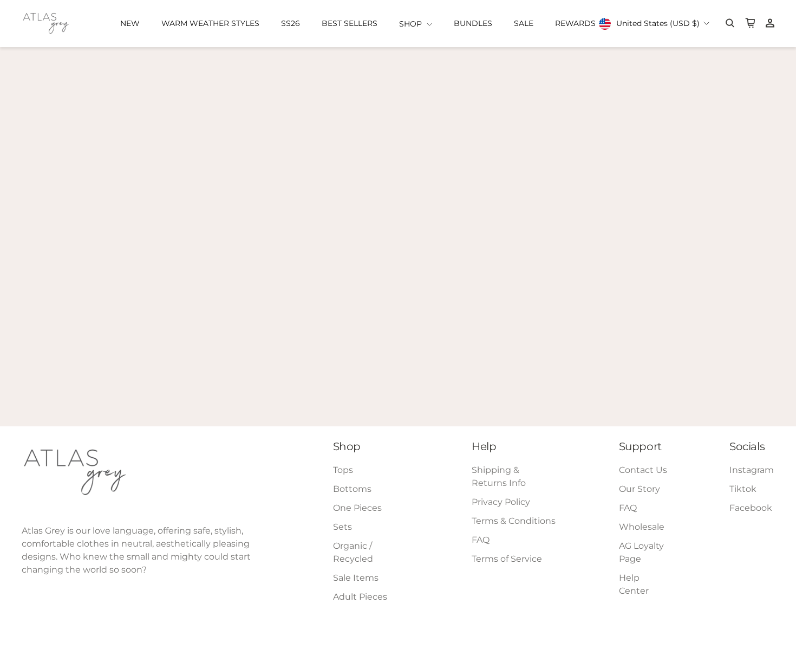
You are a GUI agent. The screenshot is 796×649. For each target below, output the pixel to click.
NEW (130, 23)
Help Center (634, 584)
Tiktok (742, 489)
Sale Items (356, 578)
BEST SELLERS (349, 23)
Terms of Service (507, 559)
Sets (342, 527)
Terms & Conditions (514, 521)
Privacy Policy (501, 502)
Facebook (750, 508)
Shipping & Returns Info (499, 476)
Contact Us (643, 470)
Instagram (751, 470)
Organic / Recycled (353, 552)
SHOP (411, 24)
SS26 (290, 23)
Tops (343, 470)
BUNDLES (473, 23)
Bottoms (352, 489)
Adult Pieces (360, 597)
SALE (523, 23)
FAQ (481, 540)
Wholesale (641, 527)
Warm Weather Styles (210, 23)
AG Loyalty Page (641, 552)
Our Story (639, 489)
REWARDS (575, 23)
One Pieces (357, 508)
